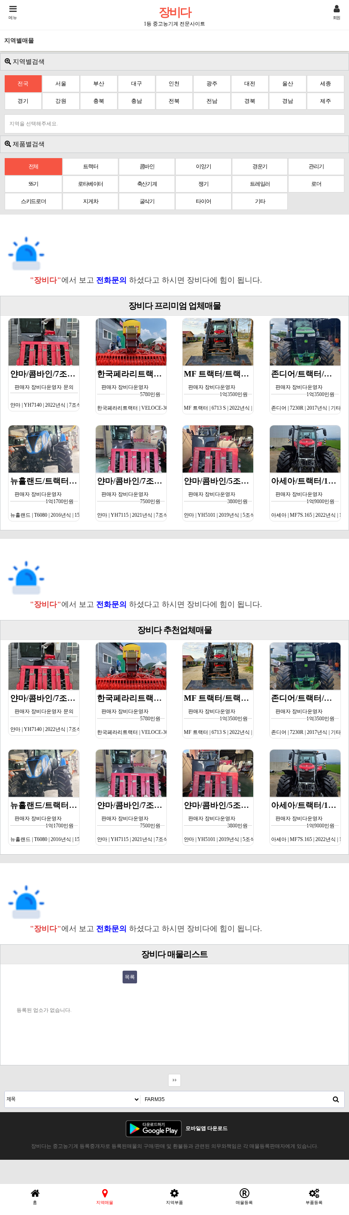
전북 (174, 101)
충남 (136, 101)
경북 (249, 101)
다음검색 (174, 1080)
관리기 (316, 166)
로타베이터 (90, 184)
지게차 (90, 201)
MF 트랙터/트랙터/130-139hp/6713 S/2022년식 (219, 390)
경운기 (259, 166)
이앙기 (203, 166)
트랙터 (90, 166)
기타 (260, 201)
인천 (174, 83)
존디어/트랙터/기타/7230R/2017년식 (306, 390)
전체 (34, 166)
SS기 (33, 184)
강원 (60, 101)
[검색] (335, 1099)
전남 (211, 101)
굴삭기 (147, 201)
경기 (23, 101)
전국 (23, 83)
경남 (287, 101)
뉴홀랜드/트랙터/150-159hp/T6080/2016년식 (45, 497)
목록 (130, 977)
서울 (60, 83)
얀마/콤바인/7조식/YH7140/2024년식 (45, 388)
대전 (249, 83)
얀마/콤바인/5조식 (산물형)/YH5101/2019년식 (219, 497)
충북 (98, 101)
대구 (136, 83)
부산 (98, 83)
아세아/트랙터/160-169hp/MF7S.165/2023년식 (306, 497)
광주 (211, 83)
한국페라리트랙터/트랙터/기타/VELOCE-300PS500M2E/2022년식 (132, 390)
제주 (325, 101)
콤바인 (147, 166)
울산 (287, 83)
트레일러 (260, 184)
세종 (325, 83)
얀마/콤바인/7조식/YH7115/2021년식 (132, 497)
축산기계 (147, 184)
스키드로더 (33, 201)
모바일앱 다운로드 (207, 1128)
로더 (316, 184)
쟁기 (203, 184)
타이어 (203, 201)
